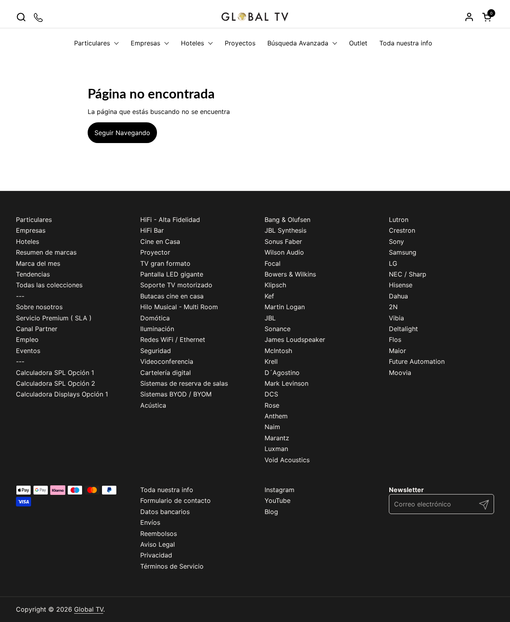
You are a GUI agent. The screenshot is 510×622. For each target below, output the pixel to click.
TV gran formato (165, 263)
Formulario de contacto (175, 500)
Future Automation (417, 361)
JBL (270, 318)
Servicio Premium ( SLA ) (54, 318)
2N (393, 307)
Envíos (150, 522)
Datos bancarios (165, 512)
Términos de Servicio (172, 566)
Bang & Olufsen (287, 220)
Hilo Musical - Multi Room (179, 307)
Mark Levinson (286, 383)
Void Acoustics (287, 460)
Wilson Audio (284, 252)
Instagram (279, 490)
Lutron (398, 220)
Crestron (402, 230)
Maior (397, 351)
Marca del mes (38, 263)
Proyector (155, 252)
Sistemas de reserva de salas (184, 383)
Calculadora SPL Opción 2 (55, 383)
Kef (269, 296)
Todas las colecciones (49, 285)
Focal (272, 263)
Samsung (402, 252)
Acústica (153, 405)
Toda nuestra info (166, 490)
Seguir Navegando (122, 133)
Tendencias (33, 274)
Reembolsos (158, 534)
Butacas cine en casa (172, 296)
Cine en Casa (160, 241)
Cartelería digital (165, 373)
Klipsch (275, 285)
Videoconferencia (166, 361)
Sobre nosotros (39, 307)
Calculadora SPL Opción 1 (55, 373)
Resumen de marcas (46, 252)
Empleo (27, 339)
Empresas (30, 230)
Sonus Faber (283, 241)
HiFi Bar (152, 230)
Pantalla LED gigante (171, 274)
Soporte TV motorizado (176, 285)
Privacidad (156, 555)
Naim (272, 427)
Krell (271, 361)
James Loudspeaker (295, 339)
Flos (395, 339)
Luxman (276, 449)
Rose (272, 405)
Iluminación (157, 329)
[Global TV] (255, 17)
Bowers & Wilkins (290, 274)
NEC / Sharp (407, 274)
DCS (271, 394)
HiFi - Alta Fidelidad (170, 220)
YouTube (277, 500)
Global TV (88, 609)
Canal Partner (36, 329)
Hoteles (27, 241)
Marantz (277, 438)
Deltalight (403, 329)
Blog (271, 512)
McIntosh (278, 351)
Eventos (28, 351)
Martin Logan (285, 307)
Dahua (398, 296)
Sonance (277, 329)
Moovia (400, 373)
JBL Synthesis (285, 230)
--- (20, 296)
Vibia (396, 318)
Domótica (155, 318)
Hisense (400, 285)
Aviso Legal (157, 544)
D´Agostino (282, 373)
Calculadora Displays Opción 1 (62, 394)
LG (393, 263)
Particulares (34, 220)
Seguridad (155, 351)
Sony (396, 241)
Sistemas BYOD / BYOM (176, 394)
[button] (21, 17)
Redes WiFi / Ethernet (172, 339)
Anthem (276, 416)
